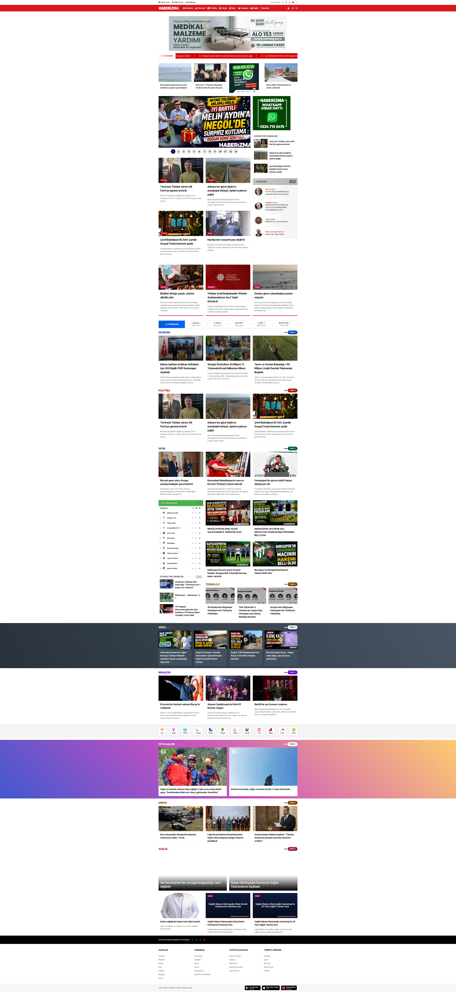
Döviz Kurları (199, 971)
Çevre (266, 960)
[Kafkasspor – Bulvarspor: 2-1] (166, 601)
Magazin (244, 8)
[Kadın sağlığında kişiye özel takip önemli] (181, 905)
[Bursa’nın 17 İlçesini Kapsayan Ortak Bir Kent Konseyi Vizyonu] (210, 72)
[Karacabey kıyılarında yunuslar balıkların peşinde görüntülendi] (175, 72)
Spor (234, 8)
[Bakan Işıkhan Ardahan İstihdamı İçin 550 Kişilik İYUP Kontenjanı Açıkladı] (181, 348)
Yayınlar (232, 960)
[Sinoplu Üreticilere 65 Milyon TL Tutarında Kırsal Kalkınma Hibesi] (228, 348)
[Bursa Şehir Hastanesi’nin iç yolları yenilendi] (281, 72)
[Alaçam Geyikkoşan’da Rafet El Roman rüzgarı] (228, 688)
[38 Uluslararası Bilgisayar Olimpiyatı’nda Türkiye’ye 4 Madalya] (220, 596)
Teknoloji (265, 8)
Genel (210, 233)
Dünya (224, 8)
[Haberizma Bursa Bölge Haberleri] (169, 10)
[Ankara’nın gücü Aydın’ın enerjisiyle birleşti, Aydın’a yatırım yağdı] (261, 159)
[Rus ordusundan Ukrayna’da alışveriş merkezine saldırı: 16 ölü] (181, 818)
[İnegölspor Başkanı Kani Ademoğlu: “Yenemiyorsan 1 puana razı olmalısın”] (166, 588)
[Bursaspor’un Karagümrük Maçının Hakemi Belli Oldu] (275, 554)
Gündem (189, 8)
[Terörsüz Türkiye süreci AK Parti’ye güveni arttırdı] (261, 147)
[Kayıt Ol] (289, 8)
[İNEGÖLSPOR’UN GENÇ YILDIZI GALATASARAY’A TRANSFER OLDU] (228, 512)
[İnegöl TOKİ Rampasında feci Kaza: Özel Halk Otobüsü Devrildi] (245, 640)
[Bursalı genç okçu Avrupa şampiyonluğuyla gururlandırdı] (181, 464)
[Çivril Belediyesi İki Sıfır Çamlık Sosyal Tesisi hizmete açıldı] (261, 172)
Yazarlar (198, 960)
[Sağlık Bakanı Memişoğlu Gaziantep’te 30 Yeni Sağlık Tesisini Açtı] (275, 905)
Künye (197, 963)
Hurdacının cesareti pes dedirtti (228, 56)
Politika (213, 8)
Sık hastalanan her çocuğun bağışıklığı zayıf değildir (272, 56)
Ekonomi (201, 8)
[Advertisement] (146, 50)
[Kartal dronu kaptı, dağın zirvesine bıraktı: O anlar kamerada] (263, 766)
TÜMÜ (292, 181)
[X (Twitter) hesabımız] (286, 2)
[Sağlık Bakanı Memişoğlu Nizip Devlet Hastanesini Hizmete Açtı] (228, 905)
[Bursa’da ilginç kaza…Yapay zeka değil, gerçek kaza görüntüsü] (281, 640)
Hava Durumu (234, 971)
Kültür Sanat (268, 967)
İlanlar (161, 963)
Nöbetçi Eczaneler (236, 967)
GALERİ (165, 2)
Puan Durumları (235, 956)
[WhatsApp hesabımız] (296, 2)
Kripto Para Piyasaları (202, 974)
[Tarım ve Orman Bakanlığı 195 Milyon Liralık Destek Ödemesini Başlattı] (275, 348)
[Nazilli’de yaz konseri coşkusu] (275, 688)
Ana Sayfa (198, 956)
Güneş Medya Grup (184, 988)
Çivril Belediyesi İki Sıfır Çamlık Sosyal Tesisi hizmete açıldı (180, 56)
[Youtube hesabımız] (293, 2)
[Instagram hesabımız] (289, 2)
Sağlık (255, 8)
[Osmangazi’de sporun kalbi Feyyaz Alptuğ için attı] (275, 464)
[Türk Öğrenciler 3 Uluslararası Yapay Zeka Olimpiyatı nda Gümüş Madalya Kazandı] (251, 596)
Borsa (197, 967)
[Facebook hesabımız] (282, 2)
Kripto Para (233, 963)
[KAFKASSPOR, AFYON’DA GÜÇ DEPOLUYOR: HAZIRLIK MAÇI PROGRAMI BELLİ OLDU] (275, 512)
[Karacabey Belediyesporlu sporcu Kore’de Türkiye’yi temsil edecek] (228, 464)
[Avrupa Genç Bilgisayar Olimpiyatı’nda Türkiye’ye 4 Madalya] (282, 596)
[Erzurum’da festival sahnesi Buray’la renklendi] (181, 688)
